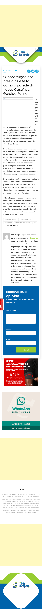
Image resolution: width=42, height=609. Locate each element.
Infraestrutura (26, 220)
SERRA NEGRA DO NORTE (31, 510)
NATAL (14, 503)
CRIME (11, 499)
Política (16, 508)
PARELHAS (13, 506)
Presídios (8, 223)
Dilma (30, 499)
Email (8, 339)
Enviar (26, 350)
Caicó (14, 497)
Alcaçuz (11, 495)
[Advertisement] (21, 26)
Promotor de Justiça (22, 223)
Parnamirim (20, 506)
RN (35, 223)
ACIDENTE (5, 495)
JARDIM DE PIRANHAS (25, 501)
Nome (8, 329)
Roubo (22, 510)
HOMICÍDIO (8, 501)
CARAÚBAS (19, 497)
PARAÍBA (6, 506)
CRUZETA (16, 499)
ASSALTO (17, 495)
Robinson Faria (14, 510)
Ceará (26, 497)
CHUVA (30, 497)
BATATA (9, 497)
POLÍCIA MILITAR (8, 508)
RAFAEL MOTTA (26, 508)
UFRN (12, 512)
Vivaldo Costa (18, 512)
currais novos (23, 499)
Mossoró (9, 503)
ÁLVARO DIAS (32, 512)
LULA (4, 503)
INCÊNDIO (15, 501)
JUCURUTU (35, 501)
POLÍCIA (26, 506)
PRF (20, 508)
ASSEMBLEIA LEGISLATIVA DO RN (30, 495)
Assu (4, 497)
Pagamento (35, 503)
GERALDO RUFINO (11, 220)
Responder (34, 238)
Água (25, 512)
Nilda (18, 503)
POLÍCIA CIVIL (33, 506)
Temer (8, 512)
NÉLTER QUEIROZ (26, 503)
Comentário (11, 310)
